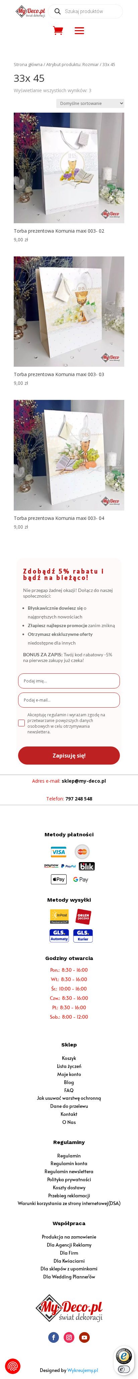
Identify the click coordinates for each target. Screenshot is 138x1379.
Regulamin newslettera (69, 1171)
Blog (69, 1082)
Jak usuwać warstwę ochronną (69, 1098)
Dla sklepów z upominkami (69, 1268)
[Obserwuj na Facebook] (53, 1337)
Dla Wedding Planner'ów (69, 1276)
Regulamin (69, 1155)
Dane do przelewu (69, 1106)
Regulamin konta (69, 1163)
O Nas (69, 1122)
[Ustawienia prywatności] (12, 1366)
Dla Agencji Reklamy (69, 1245)
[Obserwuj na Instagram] (69, 1337)
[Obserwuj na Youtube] (84, 1337)
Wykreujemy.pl (82, 1370)
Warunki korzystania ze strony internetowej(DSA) (69, 1203)
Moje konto (69, 1074)
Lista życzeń (69, 1066)
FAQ (69, 1090)
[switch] (124, 1369)
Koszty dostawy (69, 1187)
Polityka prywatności (69, 1179)
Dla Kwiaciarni (69, 1261)
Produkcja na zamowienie (69, 1237)
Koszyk (69, 1058)
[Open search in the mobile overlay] (85, 11)
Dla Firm (69, 1253)
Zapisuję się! (69, 755)
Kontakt (69, 1114)
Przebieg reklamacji (69, 1195)
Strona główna (28, 64)
